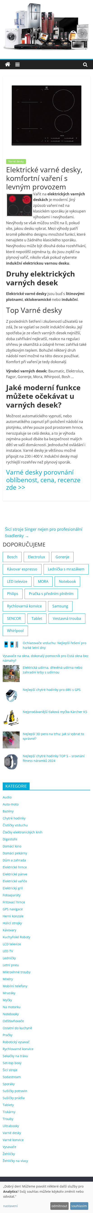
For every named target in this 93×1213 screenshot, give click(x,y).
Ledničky (9, 958)
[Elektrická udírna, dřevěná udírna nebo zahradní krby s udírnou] (11, 675)
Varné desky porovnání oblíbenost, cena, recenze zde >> (43, 479)
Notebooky (11, 1014)
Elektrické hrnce (15, 867)
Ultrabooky (11, 1126)
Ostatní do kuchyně (17, 1028)
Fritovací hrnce (14, 902)
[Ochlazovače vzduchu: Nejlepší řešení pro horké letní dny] (11, 646)
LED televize (17, 581)
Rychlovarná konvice (24, 606)
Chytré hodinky (14, 818)
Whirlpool (15, 630)
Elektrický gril (13, 888)
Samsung (60, 606)
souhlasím (79, 1206)
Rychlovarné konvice (18, 1049)
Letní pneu (11, 965)
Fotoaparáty (12, 895)
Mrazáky (9, 993)
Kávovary (9, 930)
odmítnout (59, 1206)
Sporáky (9, 1084)
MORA (43, 581)
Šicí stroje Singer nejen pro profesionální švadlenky (43, 532)
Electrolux (36, 556)
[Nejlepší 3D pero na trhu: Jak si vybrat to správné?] (11, 741)
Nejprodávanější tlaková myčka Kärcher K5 (55, 712)
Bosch (12, 556)
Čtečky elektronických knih (22, 832)
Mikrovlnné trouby (16, 972)
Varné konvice (13, 1140)
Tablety (8, 1105)
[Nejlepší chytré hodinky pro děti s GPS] (11, 697)
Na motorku (12, 1007)
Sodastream (12, 1077)
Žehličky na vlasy (15, 1161)
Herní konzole (13, 916)
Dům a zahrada (14, 860)
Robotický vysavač (16, 1042)
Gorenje (62, 556)
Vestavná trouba (67, 618)
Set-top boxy (12, 1063)
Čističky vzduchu (15, 825)
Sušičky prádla (14, 1098)
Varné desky (16, 161)
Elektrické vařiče (15, 881)
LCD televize (12, 944)
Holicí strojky (12, 923)
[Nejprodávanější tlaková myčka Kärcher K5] (11, 719)
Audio (7, 797)
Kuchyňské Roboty (16, 937)
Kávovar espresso (22, 569)
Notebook (67, 581)
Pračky (7, 1035)
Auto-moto (11, 804)
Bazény (8, 811)
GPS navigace (13, 909)
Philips (12, 593)
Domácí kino (12, 846)
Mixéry (8, 979)
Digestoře (10, 839)
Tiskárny (9, 1112)
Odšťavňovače (13, 1021)
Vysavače (9, 1147)
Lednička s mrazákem (66, 569)
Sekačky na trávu (15, 1056)
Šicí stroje (10, 1070)
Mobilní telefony (15, 986)
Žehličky (9, 1154)
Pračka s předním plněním (51, 593)
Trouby (8, 1119)
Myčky (7, 1000)
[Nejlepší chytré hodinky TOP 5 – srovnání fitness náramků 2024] (11, 764)
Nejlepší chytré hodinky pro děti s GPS (52, 689)
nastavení (10, 1206)
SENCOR (14, 618)
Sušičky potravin (15, 1091)
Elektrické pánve (15, 874)
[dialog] (46, 1197)
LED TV (8, 951)
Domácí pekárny (15, 853)
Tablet (37, 618)
